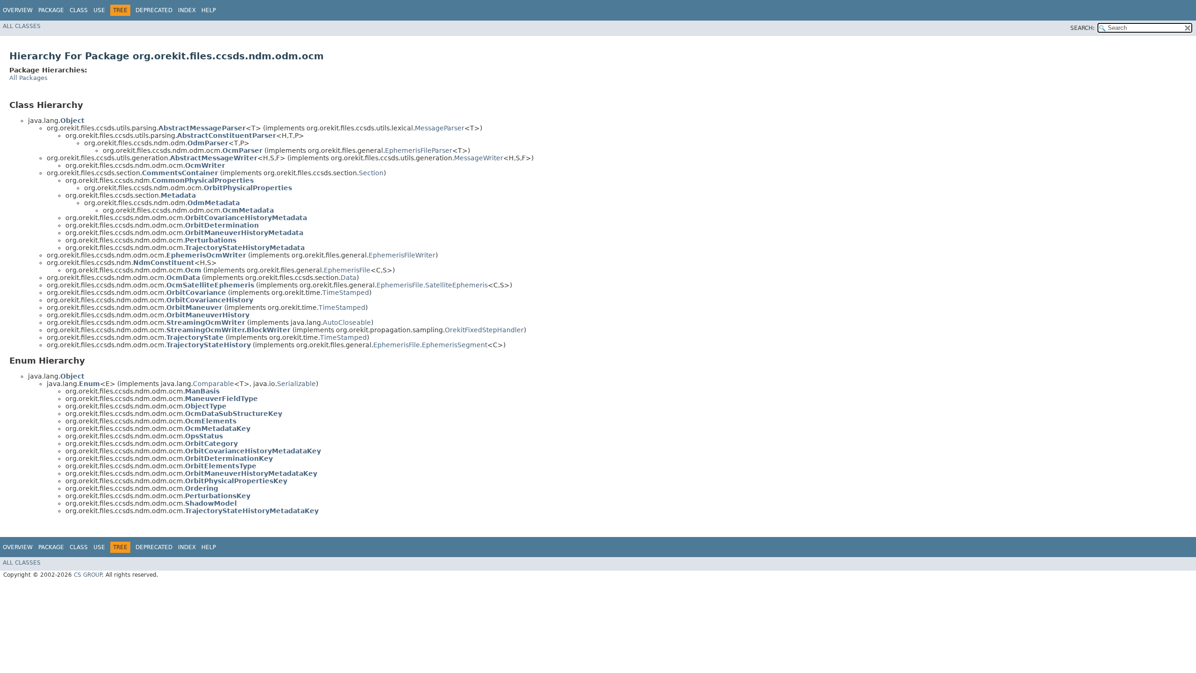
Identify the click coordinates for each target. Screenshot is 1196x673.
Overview (18, 10)
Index (187, 10)
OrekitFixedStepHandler (484, 330)
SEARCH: (1082, 28)
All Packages (28, 77)
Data (348, 277)
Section (371, 173)
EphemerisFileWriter (402, 255)
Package (51, 10)
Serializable (296, 383)
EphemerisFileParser (418, 150)
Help (208, 10)
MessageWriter (478, 158)
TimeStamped (345, 292)
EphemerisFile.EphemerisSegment (430, 345)
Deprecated (153, 10)
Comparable (213, 383)
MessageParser (439, 128)
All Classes (22, 26)
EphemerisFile (347, 270)
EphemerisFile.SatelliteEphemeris (432, 285)
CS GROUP (88, 575)
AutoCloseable (347, 322)
